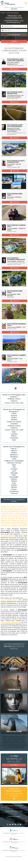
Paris (2, 807)
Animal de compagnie (14, 739)
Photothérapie (15, 746)
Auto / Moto (17, 744)
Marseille (8, 807)
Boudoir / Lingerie (19, 748)
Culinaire (22, 741)
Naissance (17, 736)
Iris (5, 748)
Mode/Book (6, 741)
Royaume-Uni (4, 812)
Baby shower (23, 746)
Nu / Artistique (15, 741)
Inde (12, 812)
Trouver (14, 41)
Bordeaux (25, 807)
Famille (23, 736)
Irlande (9, 812)
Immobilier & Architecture (14, 738)
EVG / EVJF (10, 748)
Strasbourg (16, 808)
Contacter (15, 69)
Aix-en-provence (14, 807)
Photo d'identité (5, 746)
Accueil (3, 12)
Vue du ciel (5, 744)
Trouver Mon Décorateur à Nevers (10, 841)
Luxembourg (20, 812)
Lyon (5, 807)
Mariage (4, 736)
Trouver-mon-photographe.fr (14, 535)
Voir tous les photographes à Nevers (14, 500)
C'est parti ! (14, 765)
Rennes (21, 808)
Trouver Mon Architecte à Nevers (10, 833)
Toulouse (20, 807)
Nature (11, 744)
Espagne (15, 813)
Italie (12, 813)
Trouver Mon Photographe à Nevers (10, 850)
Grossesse (11, 736)
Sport (24, 743)
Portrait (23, 739)
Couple (4, 738)
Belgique (16, 812)
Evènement (5, 743)
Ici (14, 798)
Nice (9, 808)
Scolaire (23, 744)
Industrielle (12, 743)
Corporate (19, 743)
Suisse (25, 812)
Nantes (12, 808)
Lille (6, 808)
